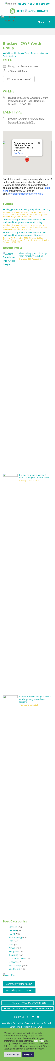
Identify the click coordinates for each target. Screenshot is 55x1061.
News (12, 948)
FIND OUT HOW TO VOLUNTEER (28, 1002)
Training (13, 955)
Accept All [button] (28, 1054)
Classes (13, 927)
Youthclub (14, 969)
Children (9, 53)
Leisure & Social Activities (21, 122)
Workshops (15, 965)
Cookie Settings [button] (12, 1054)
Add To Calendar (21, 79)
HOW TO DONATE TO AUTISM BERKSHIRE (27, 1008)
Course (13, 930)
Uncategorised (17, 958)
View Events (18, 153)
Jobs (11, 944)
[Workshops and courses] (4, 989)
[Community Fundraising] (4, 983)
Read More (38, 1040)
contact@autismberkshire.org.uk (26, 193)
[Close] (38, 142)
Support (13, 951)
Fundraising (15, 937)
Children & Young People (26, 53)
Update (13, 962)
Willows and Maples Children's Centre (28, 97)
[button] (27, 160)
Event (12, 934)
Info (11, 941)
